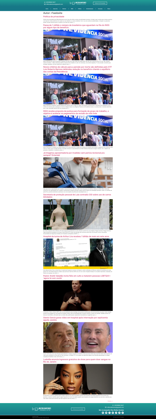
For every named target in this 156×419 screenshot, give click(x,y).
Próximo (110, 401)
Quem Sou (55, 8)
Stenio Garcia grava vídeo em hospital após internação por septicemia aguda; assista (75, 318)
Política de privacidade (53, 16)
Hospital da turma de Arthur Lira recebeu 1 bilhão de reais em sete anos (76, 236)
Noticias (64, 8)
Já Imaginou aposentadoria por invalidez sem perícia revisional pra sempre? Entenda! (74, 154)
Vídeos (108, 8)
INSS (72, 8)
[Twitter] (113, 413)
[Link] (116, 413)
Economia (100, 8)
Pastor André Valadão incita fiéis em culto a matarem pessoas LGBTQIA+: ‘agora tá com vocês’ (77, 277)
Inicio (47, 8)
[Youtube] (106, 413)
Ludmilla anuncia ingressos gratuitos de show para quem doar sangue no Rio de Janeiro (76, 360)
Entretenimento (89, 8)
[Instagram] (109, 413)
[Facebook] (103, 413)
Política (79, 8)
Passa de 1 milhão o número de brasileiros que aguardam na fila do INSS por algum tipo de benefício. (76, 26)
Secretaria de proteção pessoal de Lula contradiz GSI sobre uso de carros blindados (77, 195)
